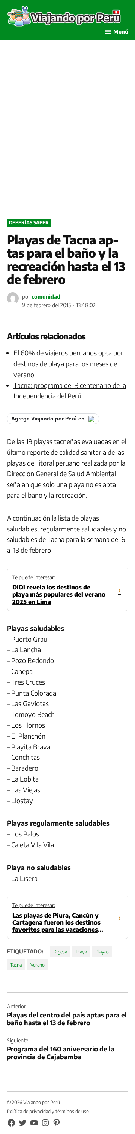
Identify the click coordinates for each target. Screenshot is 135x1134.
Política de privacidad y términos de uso (48, 1111)
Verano (37, 965)
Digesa (60, 952)
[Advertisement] (67, 137)
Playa (81, 952)
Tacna (16, 965)
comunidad (46, 296)
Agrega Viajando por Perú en (48, 419)
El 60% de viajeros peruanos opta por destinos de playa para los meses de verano (68, 363)
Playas (102, 952)
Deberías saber (29, 222)
